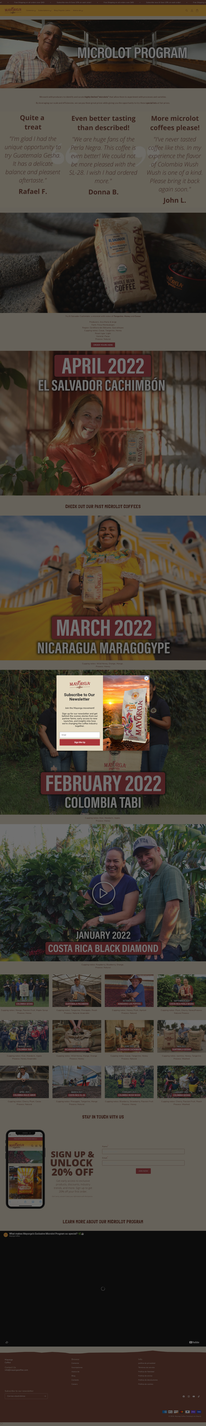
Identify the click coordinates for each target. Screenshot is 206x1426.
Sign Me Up (79, 742)
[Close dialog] (146, 678)
